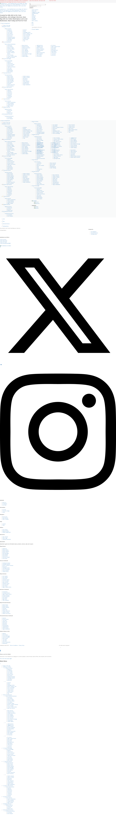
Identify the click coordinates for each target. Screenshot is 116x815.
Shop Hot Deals (3, 242)
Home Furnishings (26, 34)
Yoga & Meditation (26, 84)
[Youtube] (1, 364)
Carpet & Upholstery (11, 102)
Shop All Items (3, 239)
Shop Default (52, 164)
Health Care (55, 178)
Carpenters (9, 91)
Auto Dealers (10, 33)
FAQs (38, 166)
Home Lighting (25, 50)
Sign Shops (56, 157)
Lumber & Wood (40, 152)
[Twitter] (58, 363)
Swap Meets (53, 51)
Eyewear (25, 29)
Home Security (25, 52)
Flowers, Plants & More (12, 56)
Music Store (71, 128)
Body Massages (10, 79)
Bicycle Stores (10, 34)
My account (52, 165)
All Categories (93, 231)
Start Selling (4, 529)
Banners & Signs (10, 47)
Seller (37, 208)
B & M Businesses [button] (7, 42)
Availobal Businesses (6, 539)
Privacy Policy (21, 645)
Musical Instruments (41, 52)
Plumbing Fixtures (6, 592)
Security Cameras (57, 156)
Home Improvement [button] (7, 87)
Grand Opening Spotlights (5, 243)
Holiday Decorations (26, 47)
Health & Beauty (26, 76)
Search (31, 7)
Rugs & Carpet (10, 105)
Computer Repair (10, 51)
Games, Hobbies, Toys (27, 33)
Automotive (9, 45)
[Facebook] (0, 246)
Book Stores (9, 35)
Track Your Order (52, 0)
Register (37, 29)
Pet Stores (53, 45)
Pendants (34, 19)
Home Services (7, 796)
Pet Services (39, 56)
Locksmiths (9, 96)
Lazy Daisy (4, 639)
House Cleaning (10, 103)
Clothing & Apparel (11, 38)
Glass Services (25, 45)
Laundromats (24, 55)
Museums (38, 51)
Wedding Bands (35, 13)
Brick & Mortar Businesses (11, 696)
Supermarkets (10, 70)
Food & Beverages (6, 636)
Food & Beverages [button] (7, 58)
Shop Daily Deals (3, 240)
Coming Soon (39, 169)
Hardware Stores (25, 46)
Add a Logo (4, 538)
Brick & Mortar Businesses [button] (10, 44)
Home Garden (25, 146)
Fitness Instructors (11, 84)
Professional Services (8, 809)
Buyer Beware (5, 517)
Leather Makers (25, 56)
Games (24, 31)
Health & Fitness (26, 77)
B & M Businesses (8, 694)
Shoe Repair (53, 47)
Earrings (33, 17)
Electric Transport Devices (58, 127)
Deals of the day (6, 25)
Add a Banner (5, 536)
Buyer (37, 206)
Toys (24, 40)
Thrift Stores (53, 52)
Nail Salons (25, 78)
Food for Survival (10, 64)
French (37, 202)
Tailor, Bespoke (26, 81)
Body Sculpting (10, 81)
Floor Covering (10, 55)
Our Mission (4, 503)
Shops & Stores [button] (6, 26)
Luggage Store (73, 137)
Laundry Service (10, 104)
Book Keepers (10, 118)
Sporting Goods (54, 50)
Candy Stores (10, 63)
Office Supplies (40, 53)
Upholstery (53, 55)
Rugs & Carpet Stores (55, 46)
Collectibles (9, 39)
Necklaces (34, 18)
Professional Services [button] (7, 114)
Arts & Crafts (9, 32)
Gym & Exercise (10, 85)
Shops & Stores (9, 668)
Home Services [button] (6, 98)
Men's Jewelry (35, 20)
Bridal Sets (34, 11)
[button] (24, 28)
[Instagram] (58, 497)
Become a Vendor (40, 165)
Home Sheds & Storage (26, 53)
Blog (38, 167)
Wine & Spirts (10, 71)
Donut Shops (5, 634)
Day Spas (9, 83)
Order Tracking (53, 167)
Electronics (9, 40)
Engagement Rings (35, 12)
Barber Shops (10, 76)
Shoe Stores (25, 39)
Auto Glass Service (57, 141)
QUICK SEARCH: (35, 9)
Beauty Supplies (10, 78)
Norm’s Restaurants (6, 642)
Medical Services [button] (6, 107)
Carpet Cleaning (40, 142)
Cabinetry (9, 90)
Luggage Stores (40, 46)
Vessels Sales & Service (75, 157)
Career (3, 512)
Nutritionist (25, 79)
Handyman (9, 95)
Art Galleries (9, 31)
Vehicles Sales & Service (75, 156)
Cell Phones (39, 143)
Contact (38, 170)
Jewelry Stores (26, 37)
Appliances (9, 29)
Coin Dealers (9, 50)
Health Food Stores (11, 66)
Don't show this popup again (6, 658)
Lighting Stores (40, 45)
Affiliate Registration (6, 532)
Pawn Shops (39, 55)
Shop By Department (5, 23)
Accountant (9, 117)
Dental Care (9, 110)
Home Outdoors (25, 51)
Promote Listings (5, 510)
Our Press (4, 505)
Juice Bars (9, 68)
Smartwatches (5, 625)
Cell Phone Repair (10, 146)
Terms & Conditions (14, 645)
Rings (33, 14)
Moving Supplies (40, 50)
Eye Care (9, 111)
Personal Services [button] (7, 72)
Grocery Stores (10, 65)
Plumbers (9, 97)
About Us (38, 164)
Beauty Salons (10, 77)
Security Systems (5, 596)
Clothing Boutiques (11, 37)
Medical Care (10, 112)
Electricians (9, 94)
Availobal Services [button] (35, 134)
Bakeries (9, 159)
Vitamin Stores (26, 83)
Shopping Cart (53, 166)
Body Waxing (9, 82)
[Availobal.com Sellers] (5, 245)
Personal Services (94, 232)
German (37, 203)
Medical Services (7, 803)
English (35, 200)
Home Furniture (26, 35)
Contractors (9, 92)
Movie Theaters (40, 47)
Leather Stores (26, 38)
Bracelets (34, 15)
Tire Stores (53, 53)
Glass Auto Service (11, 57)
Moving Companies (40, 154)
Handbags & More (26, 32)
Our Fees (4, 509)
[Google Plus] (0, 364)
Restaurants (9, 69)
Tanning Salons (26, 82)
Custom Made (39, 147)
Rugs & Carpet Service (58, 154)
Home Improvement (8, 785)
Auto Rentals (10, 46)
